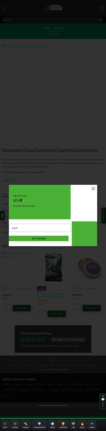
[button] (93, 189)
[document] (53, 215)
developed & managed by (53, 405)
